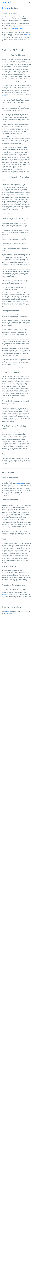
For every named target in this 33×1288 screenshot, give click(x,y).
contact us (5, 95)
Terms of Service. (18, 28)
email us (8, 611)
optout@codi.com (23, 266)
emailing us (20, 483)
